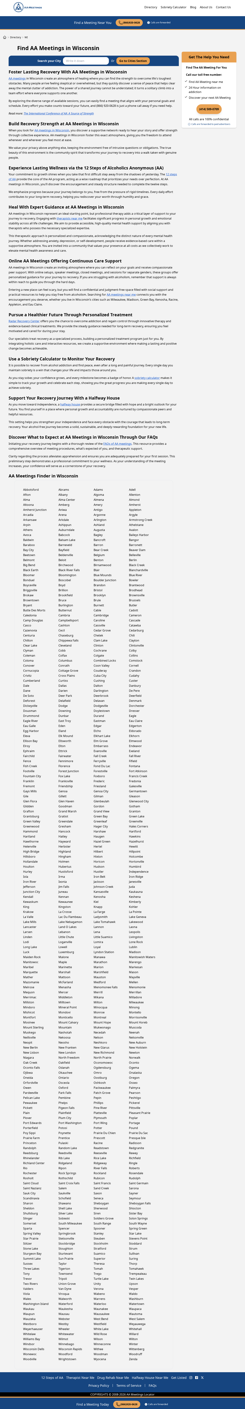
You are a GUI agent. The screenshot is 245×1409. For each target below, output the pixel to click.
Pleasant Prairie (139, 1113)
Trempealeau (138, 1274)
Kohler (133, 907)
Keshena (135, 897)
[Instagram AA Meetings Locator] (190, 1377)
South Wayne (138, 1223)
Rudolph (134, 1178)
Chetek (98, 635)
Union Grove (67, 1284)
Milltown (64, 1002)
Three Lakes (31, 1269)
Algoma (99, 495)
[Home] (4, 37)
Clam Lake (100, 640)
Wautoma (135, 1314)
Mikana (99, 997)
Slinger (28, 1218)
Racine (98, 1143)
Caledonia (30, 615)
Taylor (62, 1264)
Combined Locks (105, 660)
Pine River (100, 1108)
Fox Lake (64, 776)
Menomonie (137, 987)
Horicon (99, 862)
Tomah (98, 1269)
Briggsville (30, 590)
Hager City (101, 826)
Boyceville (29, 585)
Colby (132, 650)
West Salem (137, 1319)
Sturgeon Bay (32, 1254)
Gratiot (63, 816)
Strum (133, 1249)
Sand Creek (101, 1188)
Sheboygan (101, 1203)
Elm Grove (101, 741)
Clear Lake (30, 645)
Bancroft (99, 540)
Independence (139, 872)
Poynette (64, 1133)
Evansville (100, 751)
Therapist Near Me (80, 1377)
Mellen (133, 982)
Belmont (29, 560)
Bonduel (28, 580)
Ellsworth (64, 741)
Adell (132, 490)
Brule (97, 600)
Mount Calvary (68, 1022)
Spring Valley (32, 1233)
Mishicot (29, 1012)
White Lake (101, 1329)
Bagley (98, 535)
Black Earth (30, 570)
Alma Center (66, 500)
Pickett (27, 1108)
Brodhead (135, 590)
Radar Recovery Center (24, 321)
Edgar (98, 726)
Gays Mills (30, 791)
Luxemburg (66, 952)
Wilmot (63, 1339)
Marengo (135, 962)
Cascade (134, 620)
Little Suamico (103, 937)
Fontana (134, 766)
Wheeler (64, 1329)
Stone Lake (30, 1249)
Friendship (65, 786)
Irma (61, 877)
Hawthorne (31, 841)
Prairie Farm (31, 1138)
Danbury (135, 686)
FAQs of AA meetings (117, 444)
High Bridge (31, 851)
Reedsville (65, 1153)
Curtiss (63, 681)
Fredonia (135, 781)
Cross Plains (66, 676)
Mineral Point (67, 1007)
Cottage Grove (68, 671)
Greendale (65, 821)
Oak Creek (30, 1063)
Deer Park (65, 696)
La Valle (28, 917)
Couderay (100, 671)
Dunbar (63, 716)
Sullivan (134, 1254)
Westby (63, 1324)
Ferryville (100, 761)
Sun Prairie (65, 1259)
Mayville (134, 977)
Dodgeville (101, 706)
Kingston (64, 907)
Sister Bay (135, 1213)
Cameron (135, 615)
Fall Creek (100, 756)
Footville (28, 771)
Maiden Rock (32, 957)
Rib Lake (64, 1158)
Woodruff (135, 1354)
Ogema (134, 1068)
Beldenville (65, 555)
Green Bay (101, 816)
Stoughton (65, 1249)
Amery (98, 505)
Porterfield (30, 1128)
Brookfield (65, 595)
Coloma (28, 660)
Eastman (99, 721)
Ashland (99, 525)
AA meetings (17, 78)
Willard (133, 1334)
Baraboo (29, 545)
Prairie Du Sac (138, 1133)
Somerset (29, 1223)
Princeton (29, 1143)
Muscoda (135, 1027)
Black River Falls (69, 570)
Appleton (135, 510)
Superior (99, 1259)
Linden (27, 937)
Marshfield (101, 972)
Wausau (63, 1314)
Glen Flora (30, 801)
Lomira (98, 942)
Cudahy (134, 676)
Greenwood (31, 826)
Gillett (62, 796)
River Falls (100, 1168)
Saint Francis (102, 1183)
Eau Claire (135, 721)
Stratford (100, 1249)
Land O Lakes (67, 927)
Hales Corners (138, 826)
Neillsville (29, 1037)
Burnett (99, 605)
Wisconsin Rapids (70, 1349)
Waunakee (101, 1309)
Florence (64, 766)
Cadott (133, 610)
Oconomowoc (103, 1063)
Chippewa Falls (68, 640)
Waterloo (100, 1304)
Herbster (64, 846)
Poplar (133, 1118)
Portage (134, 1123)
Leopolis (134, 932)
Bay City (28, 550)
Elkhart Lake (102, 736)
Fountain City (32, 776)
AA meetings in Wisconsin (51, 130)
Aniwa (62, 510)
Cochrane (100, 650)
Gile (25, 796)
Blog (193, 7)
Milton (98, 1002)
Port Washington (70, 1123)
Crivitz (27, 676)
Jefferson (29, 887)
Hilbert (98, 851)
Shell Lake (65, 1208)
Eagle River (30, 721)
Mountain (65, 1027)
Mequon (29, 992)
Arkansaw (30, 520)
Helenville (29, 846)
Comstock (136, 660)
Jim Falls (63, 887)
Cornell (134, 666)
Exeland (134, 751)
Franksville (65, 781)
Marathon (100, 962)
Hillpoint (134, 851)
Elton (61, 746)
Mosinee (29, 1022)
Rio (25, 1168)
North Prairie (102, 1058)
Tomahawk (136, 1269)
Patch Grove (102, 1093)
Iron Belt (99, 877)
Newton (134, 1053)
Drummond (31, 716)
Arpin (26, 525)
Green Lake (136, 816)
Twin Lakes (136, 1279)
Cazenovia (30, 630)
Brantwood (136, 585)
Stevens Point (138, 1238)
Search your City (49, 61)
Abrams (63, 490)
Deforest (29, 701)
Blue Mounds (103, 575)
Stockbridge (66, 1243)
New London (67, 1053)
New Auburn (137, 1042)
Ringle (133, 1163)
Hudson (99, 867)
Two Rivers (30, 1284)
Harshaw (100, 831)
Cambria (64, 615)
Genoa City (101, 791)
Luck (26, 952)
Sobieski (64, 1218)
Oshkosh (100, 1083)
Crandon (135, 671)
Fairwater (64, 756)
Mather (28, 977)
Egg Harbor (31, 731)
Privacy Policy (98, 1385)
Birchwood (65, 565)
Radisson (135, 1143)
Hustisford (65, 872)
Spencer (64, 1228)
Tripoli (62, 1279)
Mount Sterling (33, 1027)
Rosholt (28, 1178)
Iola (25, 877)
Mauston (100, 977)
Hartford (135, 831)
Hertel (98, 846)
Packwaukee (102, 1088)
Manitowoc (30, 962)
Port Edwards (32, 1123)
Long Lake (30, 947)
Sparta (27, 1228)
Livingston (136, 937)
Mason (133, 972)
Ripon (62, 1168)
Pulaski (63, 1143)
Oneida (28, 1078)
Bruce (62, 600)
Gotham (134, 806)
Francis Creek (138, 776)
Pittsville (134, 1108)
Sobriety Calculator (174, 7)
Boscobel (64, 580)
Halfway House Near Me (150, 1377)
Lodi (26, 942)
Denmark (135, 701)
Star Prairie (30, 1238)
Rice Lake (100, 1158)
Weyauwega (137, 1324)
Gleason (134, 796)
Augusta (99, 530)
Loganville (65, 942)
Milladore (135, 997)
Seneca (98, 1198)
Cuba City (100, 676)
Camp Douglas (33, 620)
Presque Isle (137, 1138)
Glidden (28, 806)
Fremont (29, 786)
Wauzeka (29, 1319)
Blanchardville (138, 570)
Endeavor (135, 746)
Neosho (63, 1042)
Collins (133, 655)
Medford (100, 982)
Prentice (64, 1138)
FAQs (153, 1385)
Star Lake (135, 1233)
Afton (27, 495)
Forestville (100, 771)
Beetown (29, 555)
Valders (28, 1289)
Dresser (134, 711)
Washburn (136, 1299)
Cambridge (101, 615)
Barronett (135, 545)
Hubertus (64, 867)
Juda (132, 887)
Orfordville (30, 1083)
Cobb (62, 650)
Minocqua (100, 1007)
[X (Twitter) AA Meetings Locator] (202, 1377)
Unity (97, 1284)
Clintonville (136, 645)
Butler (133, 605)
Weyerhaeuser (33, 1329)
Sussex (27, 1264)
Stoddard (135, 1243)
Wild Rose (100, 1334)
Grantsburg (31, 816)
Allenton (134, 495)
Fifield (133, 761)
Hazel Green (102, 841)
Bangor (134, 540)
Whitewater (66, 1334)
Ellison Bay (30, 741)
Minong (134, 1007)
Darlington (101, 691)
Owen (27, 1088)
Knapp (98, 907)
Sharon (28, 1203)
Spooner (99, 1228)
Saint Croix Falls (69, 1183)
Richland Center (34, 1163)
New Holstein (138, 1047)
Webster (64, 1319)
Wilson (98, 1339)
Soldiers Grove (104, 1218)
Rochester (30, 1173)
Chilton (28, 640)
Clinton (98, 645)
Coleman (29, 655)
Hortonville (136, 862)
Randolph (29, 1148)
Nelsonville (136, 1037)
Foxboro (99, 776)
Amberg (63, 505)
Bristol (98, 590)
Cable (97, 610)
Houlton (28, 867)
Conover (29, 666)
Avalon (133, 530)
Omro (98, 1073)
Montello (135, 1012)
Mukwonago (102, 1027)
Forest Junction (68, 771)
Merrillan (135, 992)
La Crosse (65, 912)
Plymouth (100, 1118)
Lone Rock (136, 942)
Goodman (65, 806)
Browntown (31, 600)
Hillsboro (29, 857)
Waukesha (65, 1309)
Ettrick (62, 751)
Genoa (62, 791)
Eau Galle (29, 726)
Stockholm (101, 1243)
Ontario (63, 1078)
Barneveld (65, 545)
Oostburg (100, 1078)
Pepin (97, 1098)
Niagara (28, 1058)
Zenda (133, 1359)
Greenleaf (100, 821)
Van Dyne (64, 1289)
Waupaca (135, 1309)
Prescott (99, 1138)
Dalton (98, 686)
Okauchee (65, 1073)
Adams (98, 490)
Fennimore (65, 761)
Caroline (99, 620)
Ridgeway (100, 1163)
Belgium (99, 555)
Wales (27, 1299)
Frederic (99, 781)
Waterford (65, 1304)
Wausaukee (101, 1314)
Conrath (64, 666)
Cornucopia (31, 671)
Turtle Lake (101, 1279)
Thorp (133, 1264)
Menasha (64, 987)
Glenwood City (139, 801)
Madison (135, 952)
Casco (27, 625)
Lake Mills (29, 922)
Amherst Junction (35, 510)
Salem (62, 1188)
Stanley (98, 1233)
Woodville (29, 1359)
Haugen (99, 836)
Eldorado (135, 731)
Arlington (100, 520)
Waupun (29, 1314)
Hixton (98, 857)
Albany (63, 495)
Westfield (100, 1324)
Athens (28, 530)
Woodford (65, 1354)
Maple (62, 962)
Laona (133, 927)
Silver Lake (65, 1213)
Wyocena (100, 1359)
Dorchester (136, 706)
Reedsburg (30, 1153)
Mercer (63, 992)
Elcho (97, 731)
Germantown (138, 791)
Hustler (99, 872)
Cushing (99, 681)
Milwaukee (136, 1002)
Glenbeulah (101, 801)
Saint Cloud (31, 1183)
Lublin (133, 947)
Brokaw (28, 595)
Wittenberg (136, 1349)
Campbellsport (68, 620)
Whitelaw (29, 1334)
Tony (26, 1274)
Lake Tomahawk (105, 922)
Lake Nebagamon (70, 922)
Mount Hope (102, 1022)
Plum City (64, 1118)
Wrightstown (67, 1359)
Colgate (99, 655)
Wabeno (99, 1294)
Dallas (62, 686)
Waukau (28, 1309)
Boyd (61, 585)
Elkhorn (134, 736)
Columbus (65, 660)
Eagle (132, 716)
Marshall (64, 972)
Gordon (99, 806)
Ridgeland (65, 1163)
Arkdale (63, 520)
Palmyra (134, 1088)
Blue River (135, 575)
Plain (26, 1113)
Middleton (65, 997)
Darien (63, 691)
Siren (97, 1213)
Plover (27, 1118)
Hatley (62, 836)
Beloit (62, 560)
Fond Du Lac (102, 766)
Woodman (101, 1354)
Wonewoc (30, 1354)
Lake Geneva (137, 917)
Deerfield (135, 696)
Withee (98, 1349)
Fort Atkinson (138, 771)
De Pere (134, 691)
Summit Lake (32, 1259)
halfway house (70, 404)
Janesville (135, 882)
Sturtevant (65, 1254)
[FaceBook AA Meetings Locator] (196, 1377)
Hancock (64, 831)
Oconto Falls (31, 1068)
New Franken (67, 1047)
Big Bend (29, 565)
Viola (26, 1294)
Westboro (30, 1324)
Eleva (26, 736)
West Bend (101, 1319)
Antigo (98, 510)
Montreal (100, 1017)
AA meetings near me (121, 295)
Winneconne (102, 1344)
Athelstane (136, 525)
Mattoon (64, 977)
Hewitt (133, 846)
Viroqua (63, 1294)
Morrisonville (138, 1017)
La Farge (99, 912)
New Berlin (30, 1047)
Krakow (28, 912)
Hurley (27, 872)
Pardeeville (30, 1093)
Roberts (134, 1168)
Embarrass (101, 746)
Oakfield (64, 1063)
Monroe (99, 1012)
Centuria (29, 635)
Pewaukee (30, 1103)
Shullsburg (30, 1213)
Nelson (98, 1037)
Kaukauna (136, 892)
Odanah (63, 1068)
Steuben (99, 1238)
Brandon (99, 585)
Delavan (99, 701)
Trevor (27, 1279)
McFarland (65, 982)
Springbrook (67, 1233)
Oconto (134, 1063)
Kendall (28, 897)
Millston (28, 1002)
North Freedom (68, 1058)
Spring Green (138, 1228)
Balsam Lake (66, 540)
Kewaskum (30, 902)
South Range (102, 1223)
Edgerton (135, 726)
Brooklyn (100, 595)
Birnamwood (102, 565)
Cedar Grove (102, 630)
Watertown (136, 1304)
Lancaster (29, 927)
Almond (134, 500)
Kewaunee (65, 902)
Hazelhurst (136, 841)
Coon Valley (101, 666)
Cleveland (65, 645)
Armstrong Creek (140, 520)
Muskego (29, 1032)
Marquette (30, 972)
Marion (98, 967)
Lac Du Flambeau (70, 917)
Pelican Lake (31, 1098)
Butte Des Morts (34, 610)
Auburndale (66, 530)
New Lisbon (31, 1053)
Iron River (29, 882)
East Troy (64, 721)
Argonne (99, 515)
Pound (133, 1128)
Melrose (28, 987)
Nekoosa (64, 1037)
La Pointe (135, 912)
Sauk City (29, 1193)
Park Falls (64, 1093)
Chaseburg (65, 635)
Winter (133, 1344)
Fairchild (29, 756)
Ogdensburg (102, 1068)
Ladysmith (101, 917)
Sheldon (28, 1208)
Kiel (96, 902)
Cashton (64, 625)
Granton (134, 811)
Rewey (133, 1153)
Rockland (100, 1173)
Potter (98, 1128)
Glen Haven (66, 801)
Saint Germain (138, 1183)
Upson (133, 1284)
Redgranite (136, 1148)
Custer (133, 681)
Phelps (63, 1103)
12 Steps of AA (52, 1377)
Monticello (65, 1017)
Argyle (133, 515)
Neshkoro (100, 1042)
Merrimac (29, 997)
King (26, 907)
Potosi (62, 1128)
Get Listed (179, 1377)
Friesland (100, 786)
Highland (64, 851)
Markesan (136, 967)
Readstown (101, 1148)
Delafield (64, 701)
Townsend (65, 1274)
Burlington (65, 605)
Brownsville (137, 595)
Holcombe (136, 857)
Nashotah (65, 1032)
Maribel (28, 967)
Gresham (64, 826)
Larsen (27, 932)
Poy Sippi (29, 1133)
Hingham (64, 857)
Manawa (99, 957)
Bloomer (29, 575)
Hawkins (135, 836)
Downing (64, 711)
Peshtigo (135, 1098)
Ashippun (64, 525)
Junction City (31, 892)
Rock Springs (67, 1173)
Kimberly (135, 902)
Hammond (30, 831)
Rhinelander (31, 1158)
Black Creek (137, 565)
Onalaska (135, 1073)
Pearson (134, 1093)
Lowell (62, 947)
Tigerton (64, 1269)
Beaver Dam (137, 550)
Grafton (28, 811)
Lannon (99, 927)
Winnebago (66, 1344)
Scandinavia (31, 1198)
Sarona (134, 1188)
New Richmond (104, 1053)
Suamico (99, 1254)
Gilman (98, 796)
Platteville (100, 1113)
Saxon (98, 1193)
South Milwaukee (70, 1223)
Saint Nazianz (32, 1188)
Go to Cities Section (133, 61)
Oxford (63, 1088)
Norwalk (134, 1058)
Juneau (63, 892)
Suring (133, 1259)
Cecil (61, 630)
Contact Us (223, 7)
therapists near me (70, 218)
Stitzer (27, 1243)
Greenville (136, 821)
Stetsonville (66, 1238)
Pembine (64, 1098)
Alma (26, 500)
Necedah (100, 1032)
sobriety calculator (147, 378)
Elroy (26, 746)
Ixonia (62, 882)
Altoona (28, 505)
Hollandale (30, 862)
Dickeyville (30, 706)
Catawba (135, 625)
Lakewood (136, 922)
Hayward (64, 841)
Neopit (27, 1042)
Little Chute (66, 937)
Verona (98, 1289)
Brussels (134, 600)
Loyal (97, 947)
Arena (62, 515)
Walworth (65, 1299)
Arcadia (28, 515)
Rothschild (65, 1178)
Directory (150, 7)
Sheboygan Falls (140, 1203)
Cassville (99, 625)
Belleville (135, 555)
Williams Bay (31, 1339)
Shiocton (135, 1208)
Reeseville (100, 1153)
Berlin (133, 560)
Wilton (133, 1339)
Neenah (134, 1032)
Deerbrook (101, 696)
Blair (97, 570)
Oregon (134, 1078)
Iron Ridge (136, 877)
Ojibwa (28, 1073)
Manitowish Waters (142, 957)
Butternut (65, 610)
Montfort (29, 1017)
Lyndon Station (104, 952)
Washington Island (36, 1304)
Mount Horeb (138, 1022)
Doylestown (102, 711)
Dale (26, 686)
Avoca (27, 535)
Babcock (64, 535)
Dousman (29, 711)
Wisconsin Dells (33, 1349)
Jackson (99, 882)
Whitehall (135, 1329)
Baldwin (28, 540)
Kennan (63, 897)
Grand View (101, 811)
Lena (97, 932)
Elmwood (135, 741)
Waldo (133, 1294)
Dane (26, 691)
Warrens (99, 1299)
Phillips (98, 1103)
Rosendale (136, 1173)
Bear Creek (101, 550)
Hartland (29, 836)
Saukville (64, 1193)
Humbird (135, 867)
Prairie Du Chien (105, 1133)
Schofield (64, 1198)
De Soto (28, 696)
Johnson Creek (103, 887)
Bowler (133, 580)
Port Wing (100, 1123)
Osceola (63, 1083)
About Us (206, 7)
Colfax (62, 655)
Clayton (134, 640)
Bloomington (67, 575)
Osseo (133, 1083)
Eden (61, 726)
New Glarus (101, 1047)
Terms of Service (128, 1385)
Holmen (63, 862)
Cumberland (31, 681)
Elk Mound (65, 736)
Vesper (133, 1289)
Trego (98, 1274)
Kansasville (101, 892)
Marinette (65, 967)
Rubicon (99, 1178)
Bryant (27, 605)
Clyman (28, 650)
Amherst (135, 505)
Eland (62, 731)
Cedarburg (136, 630)
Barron (98, 545)
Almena (99, 500)
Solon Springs (138, 1218)
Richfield (135, 1158)
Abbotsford (31, 490)
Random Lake (67, 1148)
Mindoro (29, 1007)
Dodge (63, 706)
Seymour (135, 1198)
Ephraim (29, 751)
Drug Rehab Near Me (113, 1377)
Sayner (133, 1193)
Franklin (28, 781)
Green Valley (31, 821)
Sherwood (101, 1208)
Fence (27, 761)
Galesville (135, 786)
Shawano (64, 1203)
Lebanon (64, 932)
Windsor (29, 1344)
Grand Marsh (67, 811)
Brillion (63, 590)
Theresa (99, 1264)
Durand (99, 716)
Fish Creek (30, 766)
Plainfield (64, 1113)
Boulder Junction (105, 580)
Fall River (135, 756)
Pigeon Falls (66, 1108)
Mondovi (64, 1012)
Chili (132, 635)
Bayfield (63, 550)
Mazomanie (31, 982)
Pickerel (134, 1103)
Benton (98, 560)
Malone (63, 957)
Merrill (98, 992)
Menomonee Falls (106, 987)
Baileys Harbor (139, 535)
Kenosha (99, 897)
